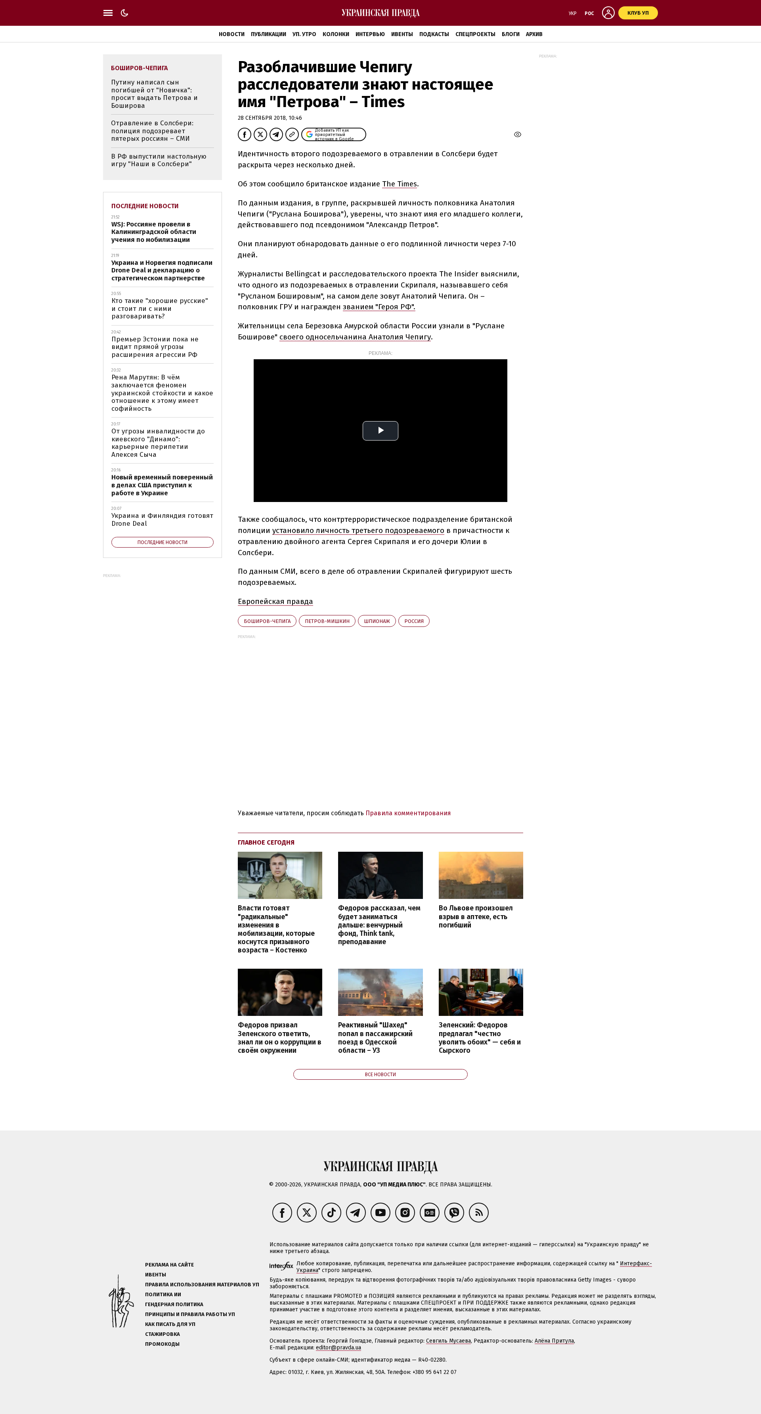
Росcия (414, 621)
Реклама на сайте (169, 1265)
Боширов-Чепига (267, 621)
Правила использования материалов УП (202, 1285)
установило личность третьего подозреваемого (358, 530)
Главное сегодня (266, 842)
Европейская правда (275, 601)
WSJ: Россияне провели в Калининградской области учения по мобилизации (153, 232)
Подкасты (434, 34)
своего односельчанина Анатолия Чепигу (355, 336)
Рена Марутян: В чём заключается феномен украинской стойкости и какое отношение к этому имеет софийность (162, 392)
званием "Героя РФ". (379, 306)
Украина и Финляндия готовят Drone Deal (162, 520)
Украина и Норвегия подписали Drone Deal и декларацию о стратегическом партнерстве (161, 270)
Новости (232, 34)
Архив (534, 34)
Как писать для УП (170, 1324)
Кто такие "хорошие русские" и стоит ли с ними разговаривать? (159, 308)
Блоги (511, 34)
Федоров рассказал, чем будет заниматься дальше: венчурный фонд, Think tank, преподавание (379, 925)
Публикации (268, 34)
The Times (399, 183)
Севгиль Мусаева (448, 1340)
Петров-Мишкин (327, 621)
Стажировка (162, 1334)
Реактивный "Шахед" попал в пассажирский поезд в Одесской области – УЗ (375, 1037)
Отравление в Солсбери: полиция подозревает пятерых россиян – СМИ (152, 131)
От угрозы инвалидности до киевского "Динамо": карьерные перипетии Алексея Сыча (158, 443)
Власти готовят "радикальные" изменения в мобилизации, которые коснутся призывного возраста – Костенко (276, 929)
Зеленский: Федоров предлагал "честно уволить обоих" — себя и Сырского (480, 1037)
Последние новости (145, 206)
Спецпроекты (475, 34)
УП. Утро (304, 34)
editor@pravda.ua (338, 1347)
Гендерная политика (174, 1304)
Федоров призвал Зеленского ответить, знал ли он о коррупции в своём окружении (279, 1037)
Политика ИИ (163, 1294)
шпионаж (377, 621)
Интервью (370, 34)
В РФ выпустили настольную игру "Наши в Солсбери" (159, 160)
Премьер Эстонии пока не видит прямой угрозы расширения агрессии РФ (155, 347)
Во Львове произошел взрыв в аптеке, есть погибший (476, 916)
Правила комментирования (408, 813)
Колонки (336, 34)
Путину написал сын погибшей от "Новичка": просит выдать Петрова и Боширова (154, 94)
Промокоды (162, 1344)
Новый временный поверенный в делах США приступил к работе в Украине (162, 485)
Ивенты (402, 34)
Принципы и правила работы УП (190, 1314)
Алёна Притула (554, 1340)
